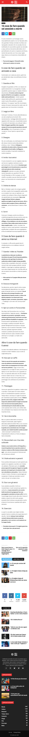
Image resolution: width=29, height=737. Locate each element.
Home (3, 5)
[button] (27, 2)
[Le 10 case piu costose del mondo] (5, 565)
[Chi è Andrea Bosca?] (5, 621)
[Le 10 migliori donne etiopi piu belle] (5, 572)
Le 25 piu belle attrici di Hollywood (17, 687)
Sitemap (10, 732)
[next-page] (5, 586)
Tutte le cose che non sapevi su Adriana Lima (19, 627)
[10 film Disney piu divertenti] (5, 680)
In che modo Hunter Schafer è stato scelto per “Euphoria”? (19, 642)
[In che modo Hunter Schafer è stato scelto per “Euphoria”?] (5, 644)
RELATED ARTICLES (6, 559)
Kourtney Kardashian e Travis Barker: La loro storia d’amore (19, 612)
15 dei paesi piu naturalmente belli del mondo (19, 694)
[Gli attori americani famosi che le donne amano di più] (5, 636)
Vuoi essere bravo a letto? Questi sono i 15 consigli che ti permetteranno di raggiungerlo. (8, 551)
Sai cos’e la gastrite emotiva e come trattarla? (21, 549)
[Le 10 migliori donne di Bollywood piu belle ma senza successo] (5, 580)
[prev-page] (2, 586)
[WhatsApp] (13, 33)
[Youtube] (22, 668)
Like (5, 593)
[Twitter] (6, 33)
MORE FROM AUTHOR (18, 559)
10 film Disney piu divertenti (19, 679)
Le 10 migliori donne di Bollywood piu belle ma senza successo (18, 580)
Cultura (7, 5)
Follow (11, 593)
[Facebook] (3, 33)
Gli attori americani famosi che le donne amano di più (18, 635)
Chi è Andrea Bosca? (16, 619)
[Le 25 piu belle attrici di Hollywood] (5, 688)
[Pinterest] (10, 33)
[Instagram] (10, 668)
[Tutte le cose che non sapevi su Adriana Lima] (5, 629)
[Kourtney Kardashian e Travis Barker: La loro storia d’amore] (5, 614)
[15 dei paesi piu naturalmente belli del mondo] (5, 695)
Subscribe (24, 593)
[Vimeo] (18, 668)
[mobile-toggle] (2, 2)
